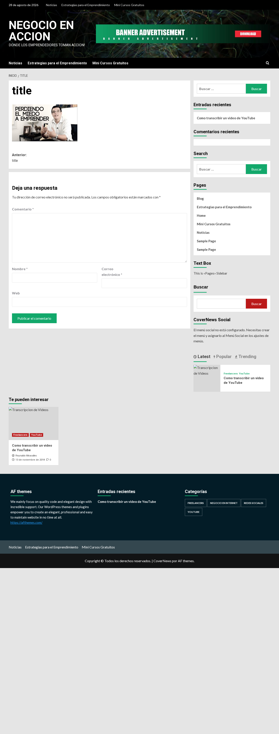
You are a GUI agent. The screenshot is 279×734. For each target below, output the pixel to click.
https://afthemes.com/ (26, 522)
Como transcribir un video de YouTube (226, 118)
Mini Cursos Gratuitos (129, 5)
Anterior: (19, 158)
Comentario (23, 209)
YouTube (244, 373)
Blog (200, 198)
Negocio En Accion (41, 31)
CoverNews (162, 561)
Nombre (20, 269)
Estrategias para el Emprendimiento (85, 5)
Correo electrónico (112, 272)
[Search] (267, 63)
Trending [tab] (246, 356)
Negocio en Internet (224, 503)
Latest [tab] (203, 356)
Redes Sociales (253, 503)
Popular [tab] (223, 356)
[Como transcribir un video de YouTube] (207, 370)
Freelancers (231, 373)
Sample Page (206, 241)
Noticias (51, 5)
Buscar (201, 287)
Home (201, 215)
